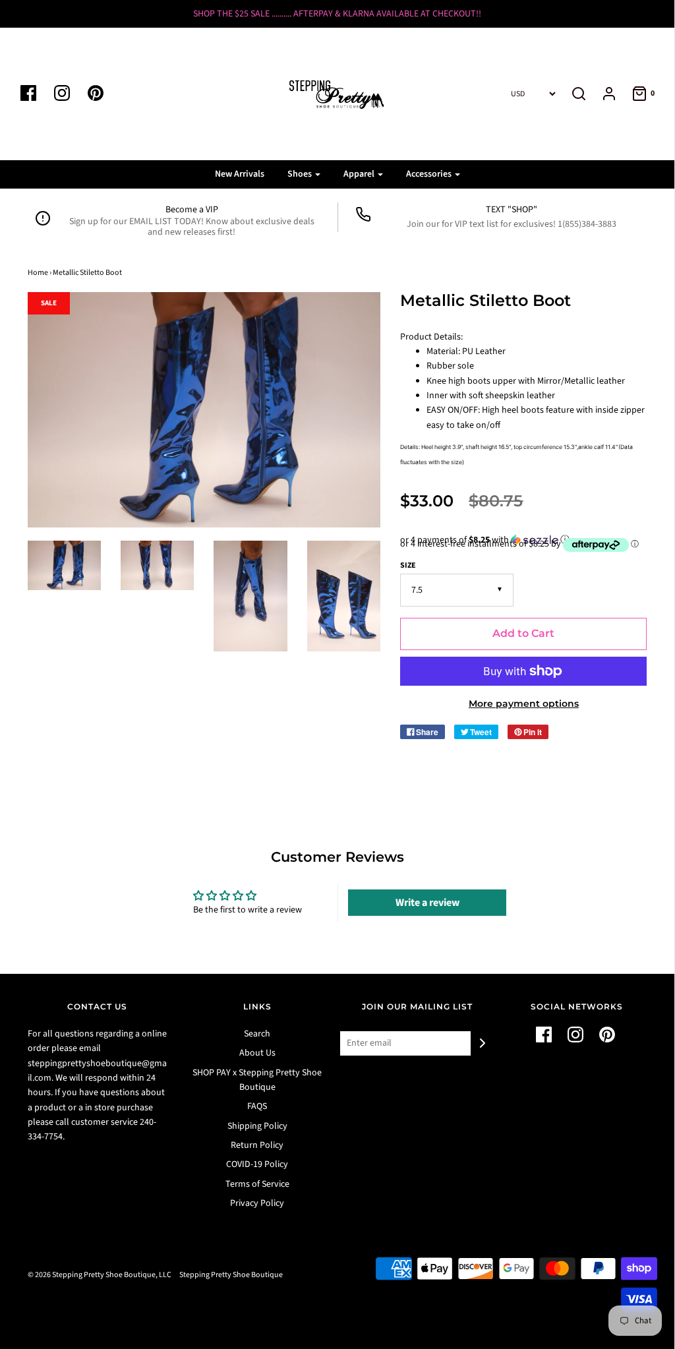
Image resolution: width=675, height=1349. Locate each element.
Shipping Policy (257, 1126)
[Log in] (602, 94)
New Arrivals (239, 174)
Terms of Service (257, 1184)
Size (408, 565)
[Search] (579, 94)
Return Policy (257, 1145)
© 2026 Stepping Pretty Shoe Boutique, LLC (99, 1274)
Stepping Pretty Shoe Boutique (231, 1274)
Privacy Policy (257, 1203)
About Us (257, 1053)
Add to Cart (523, 633)
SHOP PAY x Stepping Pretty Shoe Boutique (257, 1080)
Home (38, 272)
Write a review (427, 902)
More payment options (524, 703)
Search (257, 1033)
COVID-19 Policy (257, 1164)
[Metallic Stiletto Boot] (64, 565)
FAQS (257, 1106)
